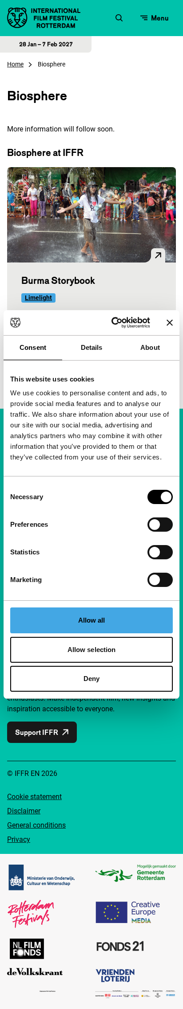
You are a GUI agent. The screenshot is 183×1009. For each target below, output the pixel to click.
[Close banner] (170, 323)
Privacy (18, 839)
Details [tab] (92, 347)
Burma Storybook (58, 280)
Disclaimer (23, 811)
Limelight (38, 297)
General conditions (36, 825)
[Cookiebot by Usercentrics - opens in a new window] (113, 322)
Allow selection (92, 649)
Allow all (91, 620)
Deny (91, 678)
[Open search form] (119, 18)
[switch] (160, 524)
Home (15, 64)
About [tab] (150, 347)
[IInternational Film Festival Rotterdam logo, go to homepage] (43, 18)
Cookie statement (34, 796)
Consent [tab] (33, 347)
